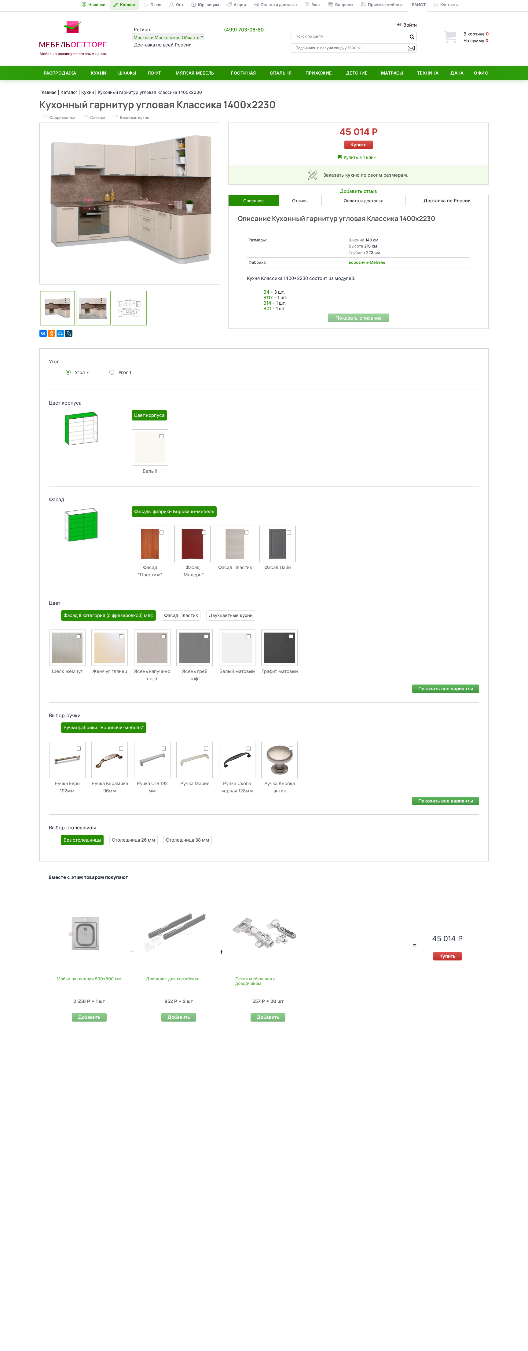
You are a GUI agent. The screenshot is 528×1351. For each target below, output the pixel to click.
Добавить (89, 1017)
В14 (267, 303)
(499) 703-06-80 (244, 30)
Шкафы (127, 72)
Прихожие (319, 72)
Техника (428, 72)
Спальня (281, 72)
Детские (357, 72)
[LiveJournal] (68, 333)
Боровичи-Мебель (367, 262)
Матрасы (392, 72)
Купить (358, 145)
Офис (481, 72)
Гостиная (243, 72)
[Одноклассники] (51, 333)
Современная (62, 117)
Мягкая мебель (195, 72)
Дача (457, 72)
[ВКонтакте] (43, 333)
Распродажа (60, 72)
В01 (267, 308)
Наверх (512, 1334)
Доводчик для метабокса (173, 978)
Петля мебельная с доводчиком (255, 981)
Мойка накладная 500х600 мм (89, 978)
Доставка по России (447, 201)
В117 (268, 297)
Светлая (98, 117)
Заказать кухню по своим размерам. (366, 175)
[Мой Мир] (60, 333)
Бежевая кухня (134, 117)
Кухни (99, 72)
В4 (266, 292)
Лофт (154, 72)
